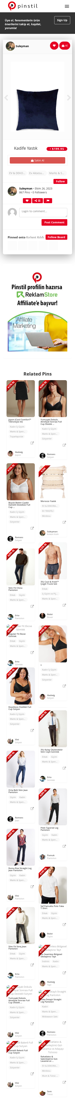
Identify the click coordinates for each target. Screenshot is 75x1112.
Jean (17, 820)
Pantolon (19, 618)
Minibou (46, 515)
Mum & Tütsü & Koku (51, 1075)
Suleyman (22, 46)
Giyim (22, 595)
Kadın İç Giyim (17, 426)
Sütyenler (47, 438)
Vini (17, 739)
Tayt (49, 984)
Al (66, 45)
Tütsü (50, 1094)
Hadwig (19, 452)
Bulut (50, 614)
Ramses (51, 454)
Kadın (22, 797)
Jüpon (18, 454)
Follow (60, 181)
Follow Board (56, 237)
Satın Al (39, 160)
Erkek (45, 588)
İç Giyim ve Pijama (51, 593)
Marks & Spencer (58, 173)
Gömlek (19, 664)
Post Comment (54, 222)
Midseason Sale (50, 1016)
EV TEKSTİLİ (47, 510)
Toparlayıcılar (16, 436)
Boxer (50, 617)
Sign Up (62, 20)
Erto (17, 615)
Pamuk (51, 855)
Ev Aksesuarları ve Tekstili (38, 173)
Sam (49, 1091)
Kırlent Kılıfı (35, 237)
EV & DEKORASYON (18, 173)
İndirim (45, 961)
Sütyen (50, 457)
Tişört (50, 936)
